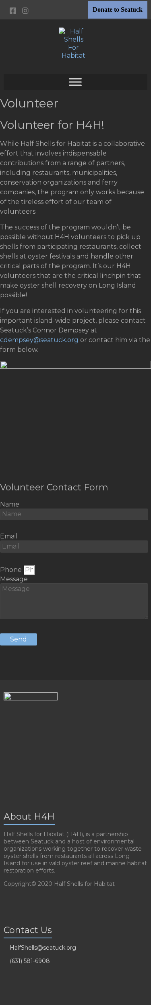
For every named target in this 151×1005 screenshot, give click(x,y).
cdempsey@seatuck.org (39, 340)
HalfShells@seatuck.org (43, 947)
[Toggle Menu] (75, 82)
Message (14, 579)
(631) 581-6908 (30, 961)
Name (9, 504)
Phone (11, 570)
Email (9, 536)
